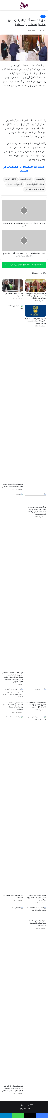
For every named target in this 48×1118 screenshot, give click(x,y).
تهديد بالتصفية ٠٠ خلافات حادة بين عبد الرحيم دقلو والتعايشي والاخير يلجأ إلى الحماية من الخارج (12, 1088)
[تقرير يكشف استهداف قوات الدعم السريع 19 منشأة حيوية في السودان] (35, 804)
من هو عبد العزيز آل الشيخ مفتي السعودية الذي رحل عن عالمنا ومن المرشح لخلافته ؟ (35, 296)
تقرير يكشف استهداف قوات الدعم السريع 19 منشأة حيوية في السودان (36, 898)
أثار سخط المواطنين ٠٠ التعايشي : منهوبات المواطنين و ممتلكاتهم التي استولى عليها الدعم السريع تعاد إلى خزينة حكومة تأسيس (12, 677)
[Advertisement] (24, 36)
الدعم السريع (25, 179)
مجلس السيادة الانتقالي (34, 190)
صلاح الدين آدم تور (14, 184)
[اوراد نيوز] (24, 5)
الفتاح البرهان (10, 179)
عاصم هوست (22, 1109)
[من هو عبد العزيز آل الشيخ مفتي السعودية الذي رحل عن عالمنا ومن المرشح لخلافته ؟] (35, 285)
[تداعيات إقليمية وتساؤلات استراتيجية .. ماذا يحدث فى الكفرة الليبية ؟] (35, 913)
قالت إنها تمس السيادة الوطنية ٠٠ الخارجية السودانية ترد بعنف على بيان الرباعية (35, 321)
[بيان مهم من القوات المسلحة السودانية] (12, 804)
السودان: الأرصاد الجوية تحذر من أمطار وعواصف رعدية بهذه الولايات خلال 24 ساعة (35, 705)
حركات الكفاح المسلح (34, 184)
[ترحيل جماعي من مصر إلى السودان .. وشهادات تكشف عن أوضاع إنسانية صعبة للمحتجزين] (12, 694)
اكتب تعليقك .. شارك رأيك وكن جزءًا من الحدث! (24, 265)
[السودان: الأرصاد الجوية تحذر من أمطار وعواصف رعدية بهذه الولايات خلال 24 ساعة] (35, 694)
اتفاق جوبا (39, 179)
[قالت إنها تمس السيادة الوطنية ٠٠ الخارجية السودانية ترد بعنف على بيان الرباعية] (35, 311)
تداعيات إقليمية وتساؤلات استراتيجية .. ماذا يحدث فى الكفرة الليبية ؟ (37, 923)
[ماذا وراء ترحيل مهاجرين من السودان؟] (12, 285)
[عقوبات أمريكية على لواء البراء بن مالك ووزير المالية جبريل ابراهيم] (12, 393)
